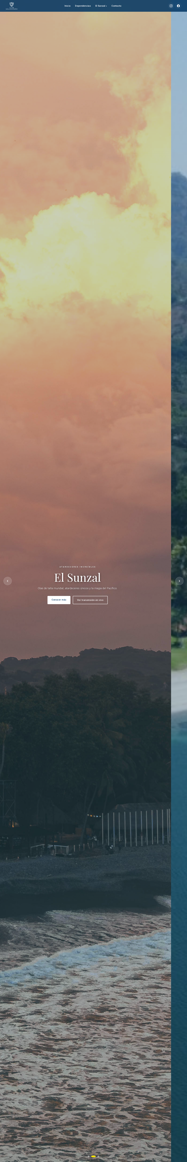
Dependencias (83, 6)
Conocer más (74, 599)
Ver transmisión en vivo (106, 600)
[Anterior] (8, 581)
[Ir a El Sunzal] (93, 1156)
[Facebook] (178, 6)
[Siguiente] (179, 581)
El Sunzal (101, 6)
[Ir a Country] (89, 1156)
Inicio (68, 6)
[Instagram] (171, 6)
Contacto (116, 6)
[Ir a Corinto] (98, 1156)
